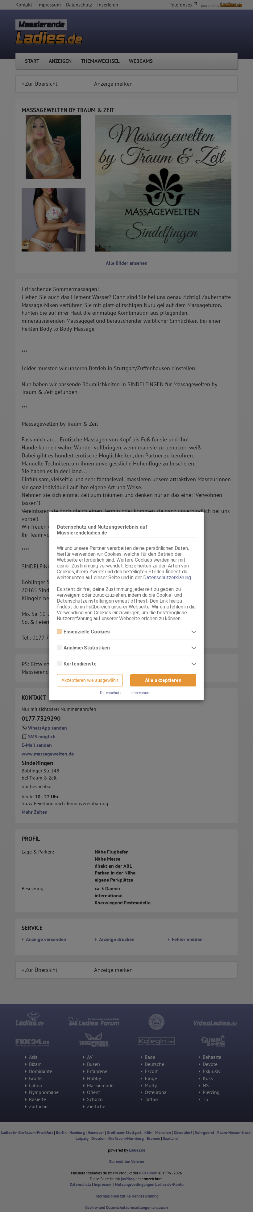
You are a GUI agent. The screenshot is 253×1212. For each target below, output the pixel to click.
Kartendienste (80, 664)
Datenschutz (111, 693)
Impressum (141, 693)
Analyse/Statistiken (87, 648)
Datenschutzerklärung (167, 577)
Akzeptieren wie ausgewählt (89, 680)
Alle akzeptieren (163, 680)
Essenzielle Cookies (87, 632)
